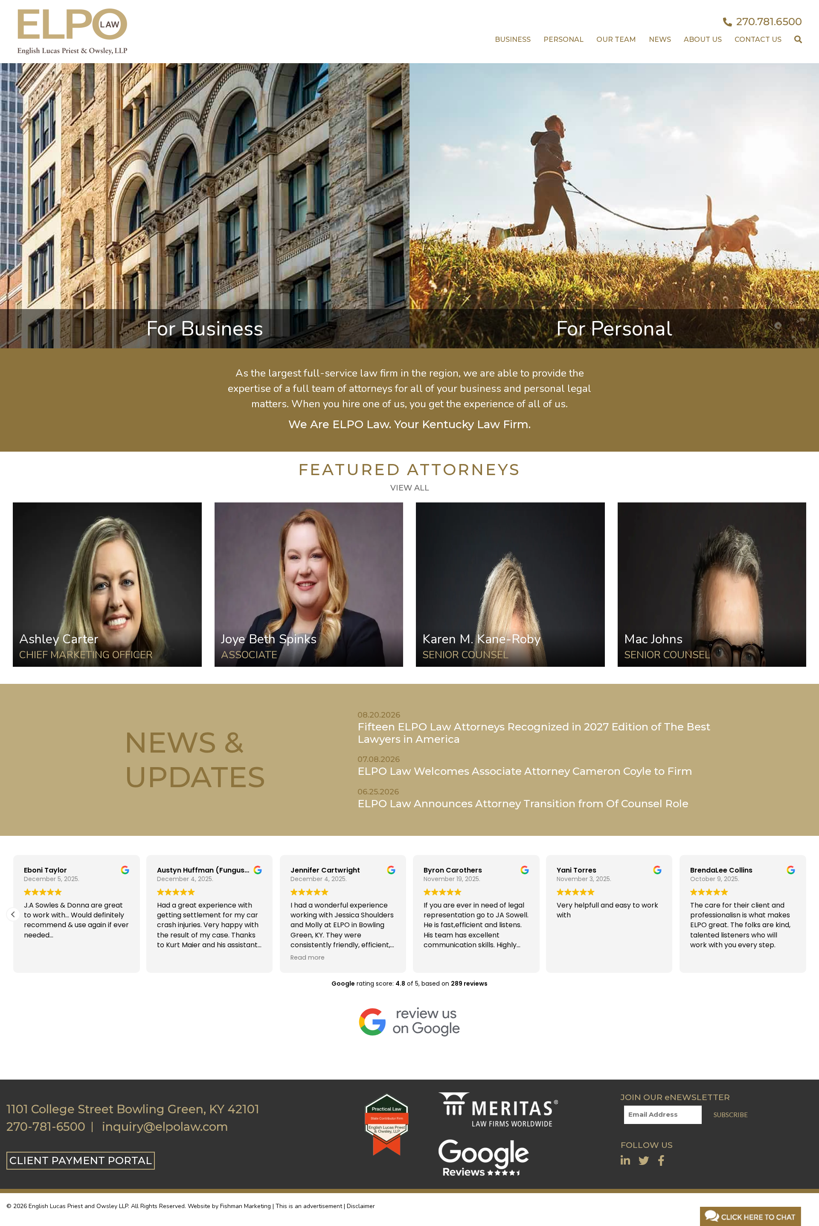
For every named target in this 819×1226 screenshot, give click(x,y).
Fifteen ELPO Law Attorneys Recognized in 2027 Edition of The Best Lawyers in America (533, 733)
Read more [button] (307, 957)
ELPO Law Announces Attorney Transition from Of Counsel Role (522, 803)
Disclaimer (361, 1206)
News (660, 39)
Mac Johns (653, 639)
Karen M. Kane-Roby (481, 639)
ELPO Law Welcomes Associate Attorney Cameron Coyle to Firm (524, 771)
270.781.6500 (769, 22)
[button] (13, 914)
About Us (703, 39)
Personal (563, 39)
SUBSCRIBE (731, 1114)
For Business (204, 329)
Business (513, 39)
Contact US (758, 39)
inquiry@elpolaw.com (165, 1127)
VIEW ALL (409, 488)
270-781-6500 (45, 1127)
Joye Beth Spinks (269, 639)
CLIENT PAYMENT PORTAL (80, 1160)
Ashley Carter (59, 639)
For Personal (614, 329)
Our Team (616, 39)
